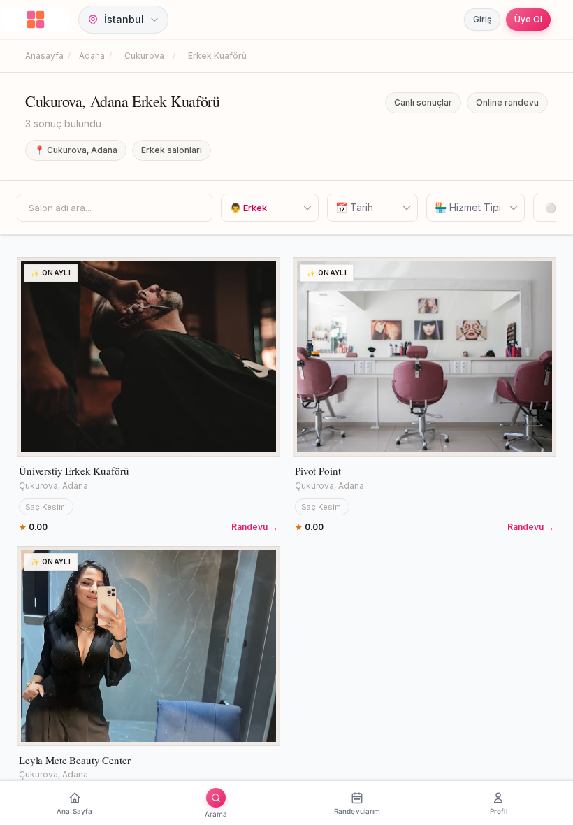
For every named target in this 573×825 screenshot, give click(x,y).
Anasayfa (44, 55)
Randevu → (254, 527)
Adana (92, 55)
